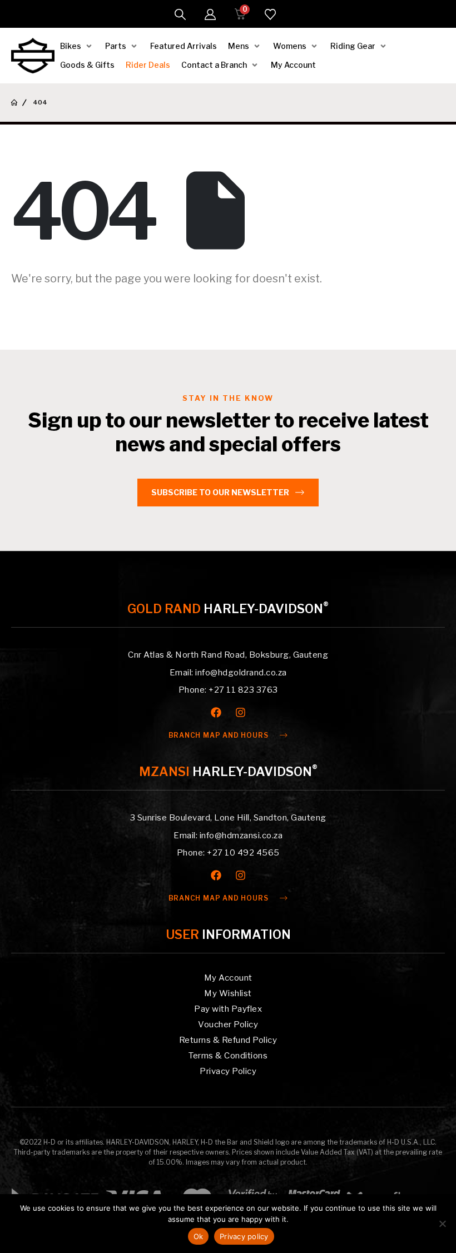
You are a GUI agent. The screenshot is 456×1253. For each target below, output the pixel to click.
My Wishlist (228, 993)
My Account (228, 978)
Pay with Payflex (228, 1009)
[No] (442, 1223)
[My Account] (210, 14)
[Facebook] (216, 712)
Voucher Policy (228, 1025)
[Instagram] (240, 712)
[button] (180, 14)
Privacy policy (244, 1236)
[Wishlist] (270, 14)
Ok (199, 1236)
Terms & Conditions (228, 1056)
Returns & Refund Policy (228, 1040)
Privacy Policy (228, 1071)
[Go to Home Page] (14, 102)
